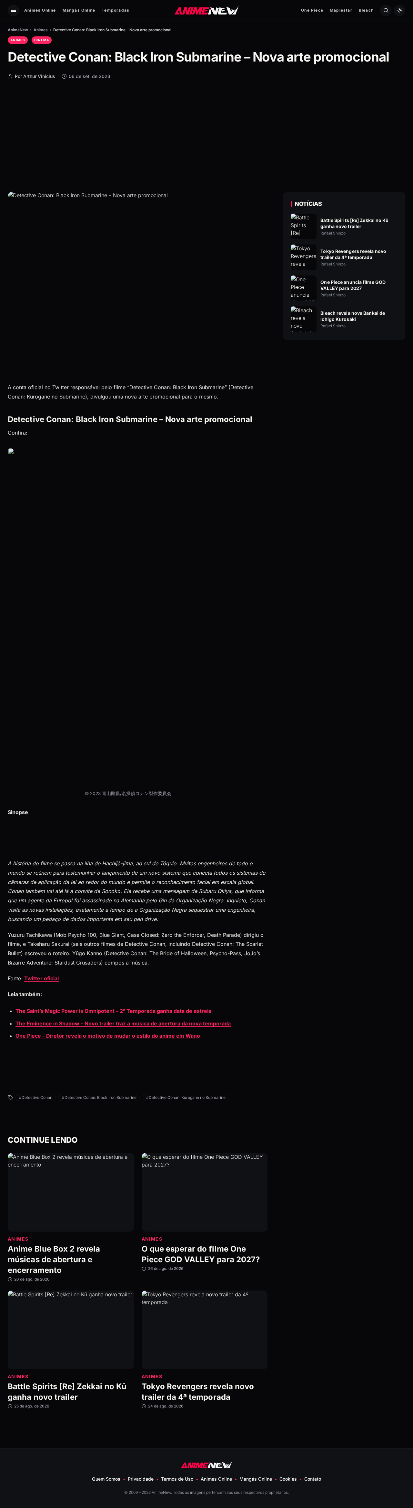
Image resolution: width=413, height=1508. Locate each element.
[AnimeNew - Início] (207, 10)
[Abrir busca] (385, 10)
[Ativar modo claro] (399, 10)
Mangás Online (79, 10)
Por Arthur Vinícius (35, 76)
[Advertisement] (206, 135)
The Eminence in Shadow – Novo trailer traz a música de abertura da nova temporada (123, 1023)
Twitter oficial (41, 978)
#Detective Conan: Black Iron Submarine (99, 1097)
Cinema (41, 40)
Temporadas (115, 10)
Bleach (366, 10)
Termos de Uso (177, 1479)
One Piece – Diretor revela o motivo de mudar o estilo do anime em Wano (107, 1036)
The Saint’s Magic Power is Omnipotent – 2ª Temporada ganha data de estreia (113, 1011)
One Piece (312, 10)
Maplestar (341, 10)
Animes (41, 29)
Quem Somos (106, 1479)
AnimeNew (18, 29)
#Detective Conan (35, 1097)
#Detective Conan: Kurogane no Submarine (186, 1097)
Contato (312, 1479)
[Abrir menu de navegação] (13, 10)
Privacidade (141, 1479)
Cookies (288, 1479)
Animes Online (40, 10)
